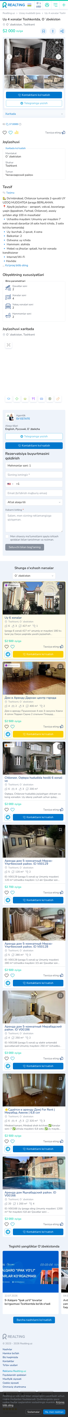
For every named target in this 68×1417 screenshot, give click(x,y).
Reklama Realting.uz (14, 1371)
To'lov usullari (10, 1365)
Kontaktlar (8, 1361)
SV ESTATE (23, 418)
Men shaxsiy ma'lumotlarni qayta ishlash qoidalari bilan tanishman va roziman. (34, 538)
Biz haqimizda (10, 1357)
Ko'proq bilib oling (16, 265)
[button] (29, 5)
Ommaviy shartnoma (14, 1386)
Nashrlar (7, 1349)
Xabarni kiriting (14, 509)
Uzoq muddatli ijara (29, 13)
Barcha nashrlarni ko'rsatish (34, 1320)
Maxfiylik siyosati (12, 1379)
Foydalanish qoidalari (14, 1375)
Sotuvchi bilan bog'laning (25, 547)
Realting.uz (9, 13)
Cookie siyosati (11, 1383)
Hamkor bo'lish (11, 1353)
